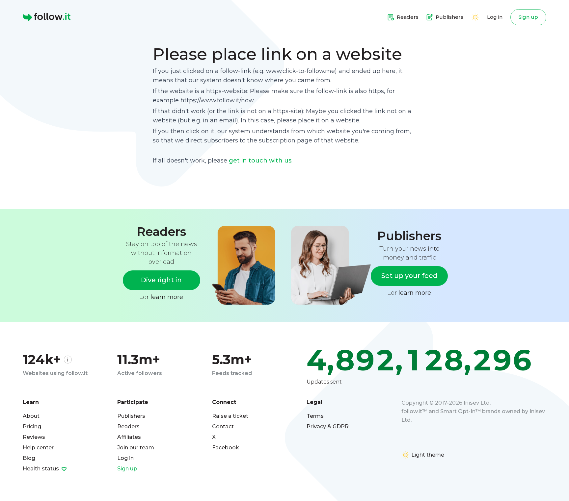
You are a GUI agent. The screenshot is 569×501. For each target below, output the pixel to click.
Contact (223, 426)
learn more (166, 297)
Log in (494, 17)
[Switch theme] (475, 17)
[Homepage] (46, 17)
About (31, 416)
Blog (29, 458)
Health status (41, 468)
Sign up (528, 17)
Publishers (131, 416)
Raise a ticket (230, 416)
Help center (38, 447)
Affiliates (129, 437)
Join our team (135, 447)
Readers (128, 426)
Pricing (32, 426)
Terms (315, 416)
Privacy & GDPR (328, 426)
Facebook (225, 447)
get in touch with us (260, 160)
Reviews (34, 437)
